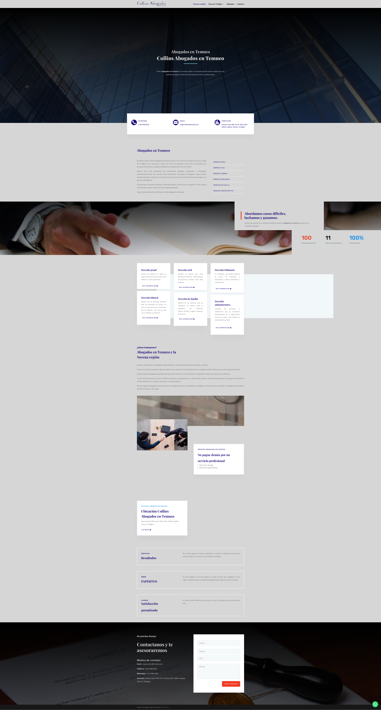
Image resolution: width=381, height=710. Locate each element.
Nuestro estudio (199, 4)
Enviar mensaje (231, 684)
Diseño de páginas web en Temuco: (149, 707)
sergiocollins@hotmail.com (189, 124)
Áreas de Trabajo (215, 4)
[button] (375, 704)
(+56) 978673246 (143, 124)
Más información (149, 286)
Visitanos (145, 529)
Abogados (230, 4)
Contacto (240, 4)
